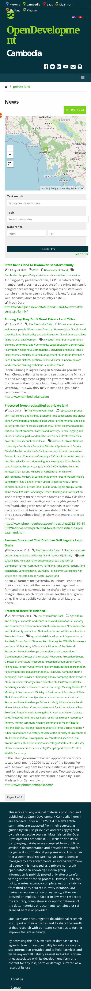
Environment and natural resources (33, 421)
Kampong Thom (71, 672)
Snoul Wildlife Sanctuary (27, 492)
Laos (50, 4)
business (10, 646)
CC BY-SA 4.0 (48, 821)
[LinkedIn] (59, 67)
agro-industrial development (47, 636)
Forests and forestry (40, 329)
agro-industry (74, 636)
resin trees (61, 717)
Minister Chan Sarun (17, 471)
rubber (78, 728)
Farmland (11, 350)
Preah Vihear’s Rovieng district (34, 712)
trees (38, 748)
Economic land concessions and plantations (45, 621)
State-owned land (48, 576)
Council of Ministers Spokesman (51, 446)
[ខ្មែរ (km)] (80, 17)
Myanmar (65, 4)
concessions (68, 651)
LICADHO (50, 466)
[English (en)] (74, 17)
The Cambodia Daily (41, 324)
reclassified (38, 717)
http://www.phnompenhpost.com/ (29, 785)
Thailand (15, 10)
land (21, 687)
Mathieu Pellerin (68, 466)
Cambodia (25, 446)
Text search (15, 196)
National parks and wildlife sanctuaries (37, 436)
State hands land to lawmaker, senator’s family (39, 265)
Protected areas (71, 436)
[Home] (6, 87)
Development (12, 656)
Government (52, 270)
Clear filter (80, 254)
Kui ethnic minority (23, 682)
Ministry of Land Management (39, 355)
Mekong (15, 4)
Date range (15, 227)
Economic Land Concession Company (26, 456)
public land (49, 487)
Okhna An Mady (49, 702)
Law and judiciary (62, 555)
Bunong (9, 344)
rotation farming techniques (28, 365)
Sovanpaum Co (38, 738)
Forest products (24, 431)
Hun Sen (55, 672)
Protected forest (14, 441)
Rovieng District (45, 728)
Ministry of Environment (19, 692)
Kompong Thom (45, 677)
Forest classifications (39, 426)
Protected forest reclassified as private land (36, 405)
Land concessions (36, 687)
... (65, 298)
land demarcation (67, 565)
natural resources (57, 697)
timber (29, 748)
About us (17, 979)
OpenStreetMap (62, 188)
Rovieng (29, 728)
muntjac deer (37, 697)
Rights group (65, 487)
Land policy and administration (41, 334)
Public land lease (35, 441)
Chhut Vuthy (24, 646)
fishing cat (11, 667)
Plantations (66, 702)
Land (65, 270)
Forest (22, 667)
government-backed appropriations (27, 672)
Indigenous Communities (34, 350)
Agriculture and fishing (24, 415)
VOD (35, 270)
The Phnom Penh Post (40, 410)
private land (21, 87)
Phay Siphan (26, 482)
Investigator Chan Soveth (65, 461)
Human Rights (40, 461)
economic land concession (65, 451)
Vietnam (32, 10)
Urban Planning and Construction (63, 492)
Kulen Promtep (44, 682)
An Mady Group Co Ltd (18, 641)
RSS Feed (77, 110)
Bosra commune (71, 339)
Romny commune (25, 722)
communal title (24, 344)
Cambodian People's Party (20, 275)
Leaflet (44, 188)
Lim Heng (54, 687)
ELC (52, 456)
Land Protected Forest (17, 466)
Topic (11, 212)
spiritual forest (55, 365)
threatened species (60, 738)
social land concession (67, 275)
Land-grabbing (27, 571)
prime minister (63, 712)
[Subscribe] (73, 67)
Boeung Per (40, 641)
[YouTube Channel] (65, 67)
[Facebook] (46, 67)
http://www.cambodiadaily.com (27, 397)
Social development (24, 339)
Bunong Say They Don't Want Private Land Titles (40, 319)
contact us (60, 928)
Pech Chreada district (17, 360)
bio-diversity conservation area (39, 560)
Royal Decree (64, 728)
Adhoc (56, 441)
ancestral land (51, 339)
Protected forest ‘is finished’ (25, 611)
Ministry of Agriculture (44, 471)
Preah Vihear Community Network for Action (40, 707)
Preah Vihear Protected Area (52, 482)
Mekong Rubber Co (73, 687)
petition (36, 360)
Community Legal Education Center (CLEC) (60, 344)
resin (50, 717)
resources (75, 717)
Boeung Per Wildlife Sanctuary (66, 641)
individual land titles (62, 350)
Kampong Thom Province (19, 677)
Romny (9, 722)
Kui (8, 682)
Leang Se (38, 466)
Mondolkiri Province (70, 355)
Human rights (62, 329)
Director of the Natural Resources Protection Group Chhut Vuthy (42, 661)
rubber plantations (15, 733)
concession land (49, 651)
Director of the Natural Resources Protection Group (53, 656)
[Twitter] (52, 67)
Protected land (20, 717)
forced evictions (20, 461)
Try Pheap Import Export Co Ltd (61, 748)
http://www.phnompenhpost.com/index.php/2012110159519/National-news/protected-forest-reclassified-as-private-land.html (45, 527)
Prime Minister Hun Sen (57, 360)
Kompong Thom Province (71, 677)
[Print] (80, 67)
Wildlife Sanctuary (15, 753)
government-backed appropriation (65, 667)
